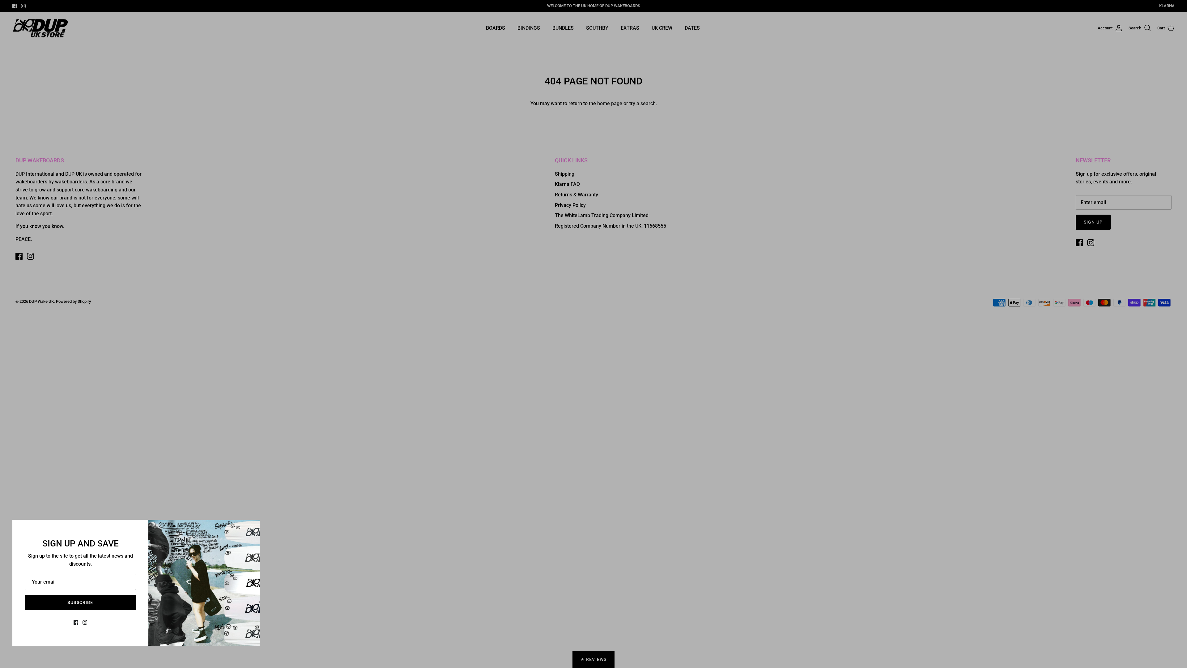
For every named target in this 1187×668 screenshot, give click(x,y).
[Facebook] (76, 622)
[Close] (252, 527)
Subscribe (80, 602)
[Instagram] (85, 622)
